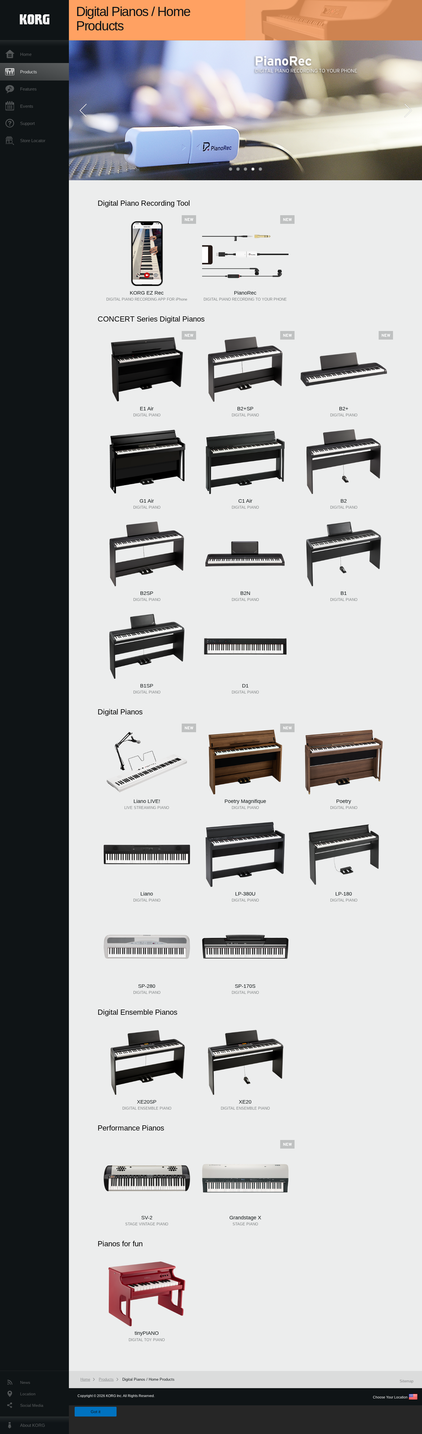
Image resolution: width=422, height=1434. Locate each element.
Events (26, 106)
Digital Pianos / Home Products (148, 1379)
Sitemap (406, 1381)
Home (26, 54)
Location (28, 1394)
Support (27, 123)
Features (28, 89)
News (25, 1382)
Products (28, 71)
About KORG (32, 1425)
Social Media (31, 1405)
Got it (95, 1411)
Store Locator (32, 140)
